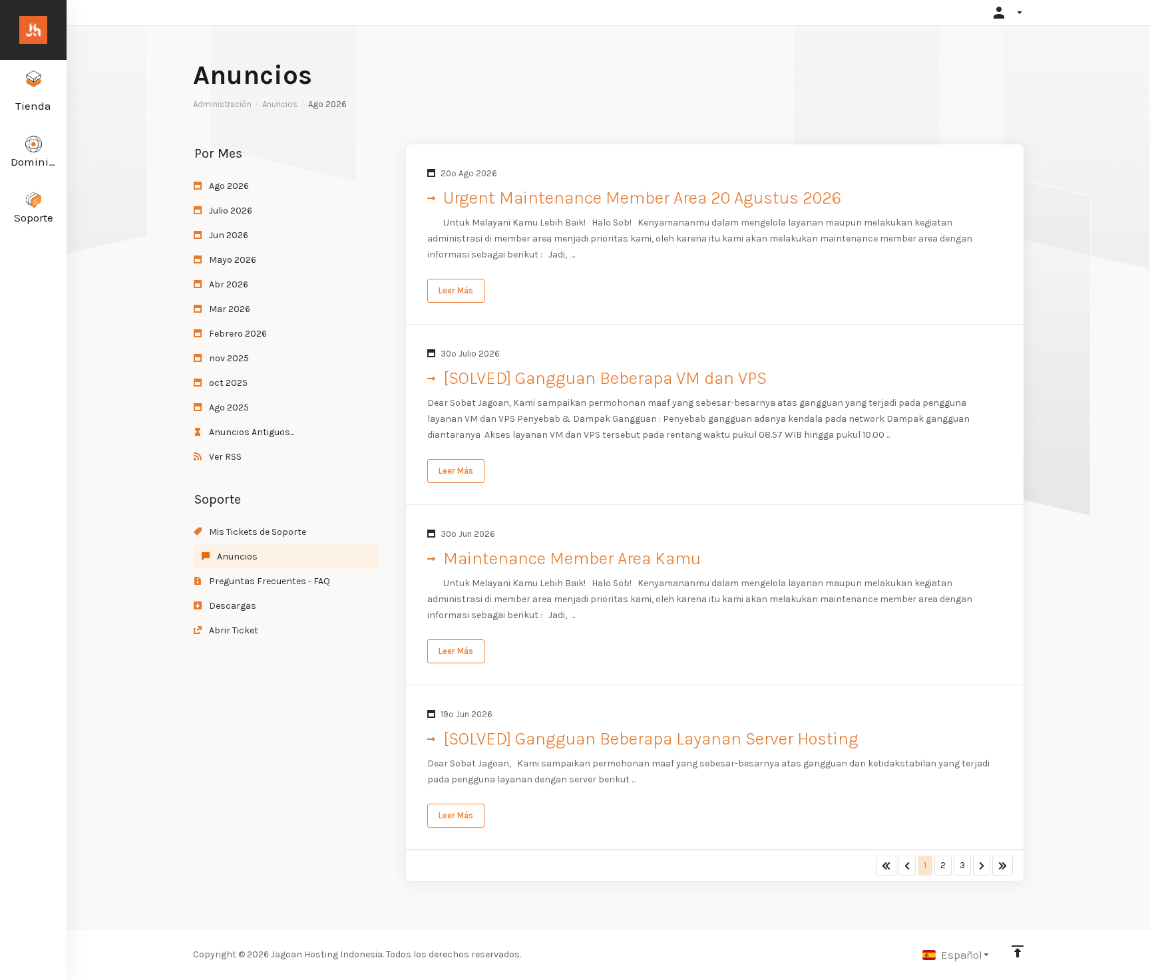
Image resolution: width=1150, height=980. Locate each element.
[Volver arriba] (1017, 951)
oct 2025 (227, 383)
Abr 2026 (227, 284)
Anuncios (279, 104)
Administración (222, 104)
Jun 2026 (227, 235)
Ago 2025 (228, 407)
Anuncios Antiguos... (250, 432)
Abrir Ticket (232, 630)
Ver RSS (224, 456)
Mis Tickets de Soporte (256, 532)
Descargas (231, 605)
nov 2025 (228, 358)
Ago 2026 (228, 186)
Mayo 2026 (231, 259)
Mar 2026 (228, 309)
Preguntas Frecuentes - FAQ (268, 581)
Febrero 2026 (237, 333)
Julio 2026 (229, 210)
